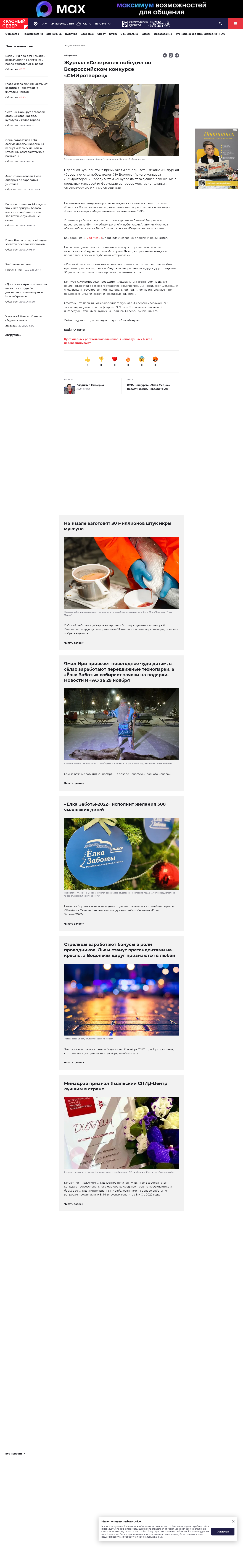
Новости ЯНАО (158, 389)
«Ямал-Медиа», (160, 385)
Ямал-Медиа (93, 237)
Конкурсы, (142, 385)
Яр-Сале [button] (100, 23)
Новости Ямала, (138, 389)
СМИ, (131, 385)
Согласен (223, 1531)
